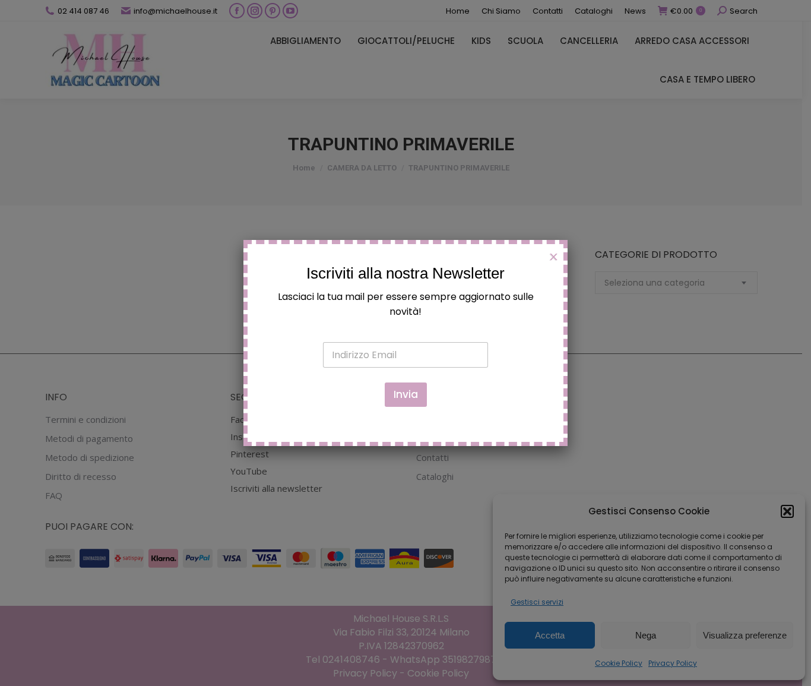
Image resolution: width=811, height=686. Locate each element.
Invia (406, 394)
